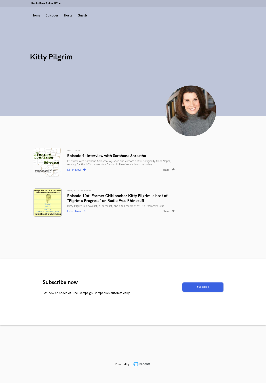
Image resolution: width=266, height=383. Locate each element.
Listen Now (74, 170)
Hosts (68, 15)
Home (36, 15)
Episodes (52, 15)
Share (166, 170)
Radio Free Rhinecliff (45, 3)
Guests (83, 15)
